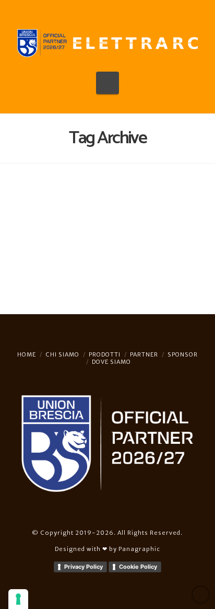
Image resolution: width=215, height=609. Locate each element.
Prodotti (105, 354)
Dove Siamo (111, 361)
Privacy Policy (83, 566)
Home (26, 354)
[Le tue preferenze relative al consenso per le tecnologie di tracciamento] (18, 599)
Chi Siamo (62, 354)
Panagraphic (139, 549)
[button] (108, 83)
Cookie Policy (138, 566)
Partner (144, 354)
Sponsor (183, 354)
